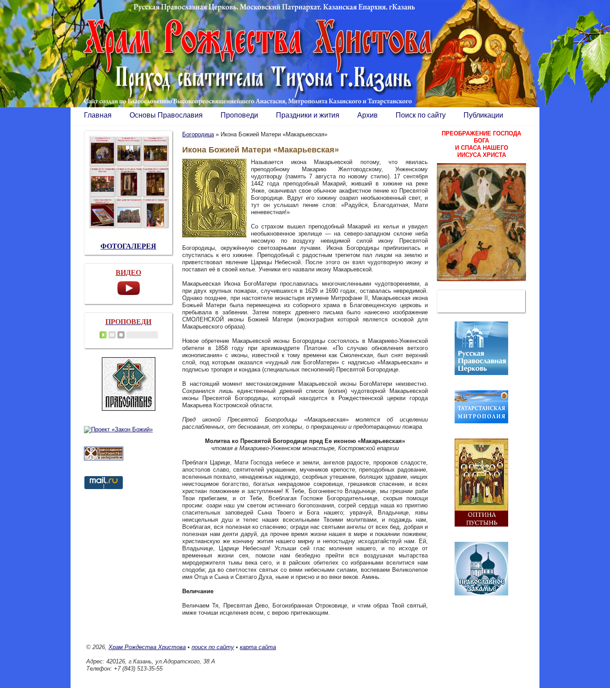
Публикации (483, 115)
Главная (98, 115)
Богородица (198, 134)
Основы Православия (166, 115)
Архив (367, 115)
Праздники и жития (307, 115)
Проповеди (239, 115)
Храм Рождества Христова (147, 647)
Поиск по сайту (421, 115)
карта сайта (258, 647)
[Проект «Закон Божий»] (118, 429)
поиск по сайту (213, 647)
